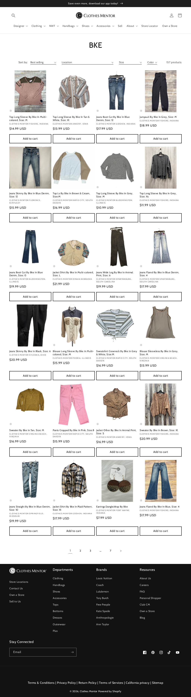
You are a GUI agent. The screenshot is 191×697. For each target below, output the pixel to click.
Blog (142, 617)
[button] (13, 15)
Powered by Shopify (109, 691)
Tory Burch (102, 598)
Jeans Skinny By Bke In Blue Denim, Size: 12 (29, 195)
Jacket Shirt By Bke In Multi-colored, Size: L (73, 274)
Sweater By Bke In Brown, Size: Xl (159, 430)
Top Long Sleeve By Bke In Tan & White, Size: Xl (71, 118)
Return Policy (88, 683)
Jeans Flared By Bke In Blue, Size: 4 (160, 506)
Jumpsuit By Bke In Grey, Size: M (158, 116)
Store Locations (18, 582)
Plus (55, 631)
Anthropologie (105, 617)
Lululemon (102, 591)
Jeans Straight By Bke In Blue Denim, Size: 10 (30, 508)
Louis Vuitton (104, 578)
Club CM (145, 604)
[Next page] (121, 551)
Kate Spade (103, 611)
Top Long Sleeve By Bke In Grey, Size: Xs (158, 195)
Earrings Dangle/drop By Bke (112, 506)
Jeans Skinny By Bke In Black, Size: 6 (30, 351)
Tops (55, 604)
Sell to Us (15, 601)
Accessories (60, 598)
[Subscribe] (72, 652)
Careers (144, 585)
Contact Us (16, 588)
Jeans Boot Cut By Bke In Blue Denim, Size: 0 (26, 274)
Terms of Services (111, 683)
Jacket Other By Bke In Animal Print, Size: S (116, 432)
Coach (100, 585)
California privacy (137, 683)
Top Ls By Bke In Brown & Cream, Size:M (71, 195)
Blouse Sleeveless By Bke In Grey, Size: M (159, 353)
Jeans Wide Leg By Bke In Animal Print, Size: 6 (114, 274)
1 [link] (70, 550)
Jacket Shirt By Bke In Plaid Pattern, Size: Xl (72, 508)
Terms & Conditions (41, 683)
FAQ (142, 591)
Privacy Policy (66, 683)
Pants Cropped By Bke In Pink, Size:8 (73, 430)
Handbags (59, 585)
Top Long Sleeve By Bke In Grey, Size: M (114, 195)
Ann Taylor (102, 624)
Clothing (58, 578)
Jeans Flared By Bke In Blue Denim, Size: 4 (159, 274)
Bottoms (58, 611)
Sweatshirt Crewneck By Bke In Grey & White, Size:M (116, 353)
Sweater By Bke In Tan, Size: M (26, 430)
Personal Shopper (150, 598)
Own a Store (16, 595)
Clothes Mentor (88, 691)
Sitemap (157, 683)
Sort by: (23, 62)
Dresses (57, 617)
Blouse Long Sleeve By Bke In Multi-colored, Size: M (73, 353)
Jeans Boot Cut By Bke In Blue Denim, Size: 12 (113, 118)
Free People (103, 604)
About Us (145, 578)
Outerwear (59, 624)
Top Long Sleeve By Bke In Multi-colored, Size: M (28, 118)
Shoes (56, 591)
